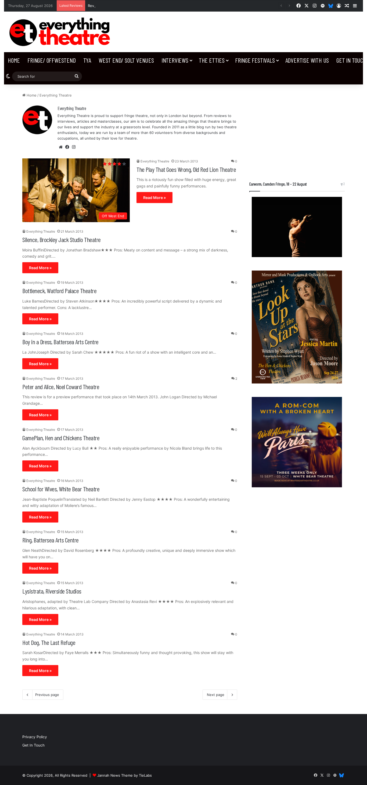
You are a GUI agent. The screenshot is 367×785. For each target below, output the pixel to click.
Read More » (154, 197)
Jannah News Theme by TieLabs (124, 775)
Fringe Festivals (255, 60)
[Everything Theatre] (61, 31)
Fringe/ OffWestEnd (51, 60)
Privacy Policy (34, 737)
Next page (215, 694)
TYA (87, 60)
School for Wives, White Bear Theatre (60, 489)
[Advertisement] (297, 130)
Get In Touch (33, 745)
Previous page (47, 694)
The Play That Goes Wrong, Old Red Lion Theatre (186, 169)
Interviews (174, 60)
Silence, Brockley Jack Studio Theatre (61, 239)
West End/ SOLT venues (126, 60)
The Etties (212, 60)
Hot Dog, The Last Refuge (48, 642)
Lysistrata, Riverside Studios (51, 591)
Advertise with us (307, 60)
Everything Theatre (71, 108)
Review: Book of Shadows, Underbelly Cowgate (128, 5)
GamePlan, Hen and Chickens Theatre (60, 438)
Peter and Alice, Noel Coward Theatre (60, 386)
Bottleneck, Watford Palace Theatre (59, 290)
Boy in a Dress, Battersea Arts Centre (60, 342)
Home (14, 60)
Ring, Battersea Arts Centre (50, 540)
